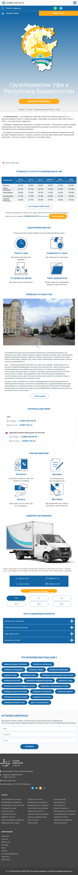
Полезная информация (10, 854)
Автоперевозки (59, 805)
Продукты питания (8, 817)
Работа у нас (6, 842)
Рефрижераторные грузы (11, 823)
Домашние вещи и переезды (38, 805)
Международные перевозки (12, 802)
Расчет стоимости (13, 8)
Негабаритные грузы (9, 808)
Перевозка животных (35, 811)
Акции (4, 848)
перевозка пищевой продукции (39, 681)
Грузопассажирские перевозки (13, 820)
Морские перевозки (61, 808)
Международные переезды (37, 802)
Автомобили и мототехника (38, 808)
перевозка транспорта (42, 692)
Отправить (29, 747)
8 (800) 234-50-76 (15, 3)
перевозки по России (42, 697)
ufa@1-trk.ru (26, 425)
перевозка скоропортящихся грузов (19, 686)
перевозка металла (12, 681)
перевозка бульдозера (13, 670)
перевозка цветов (65, 692)
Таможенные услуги (61, 817)
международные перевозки (15, 664)
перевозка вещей (36, 670)
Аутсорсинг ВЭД (59, 799)
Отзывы (4, 851)
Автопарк (5, 845)
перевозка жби (10, 675)
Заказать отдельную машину (38, 814)
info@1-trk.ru (28, 440)
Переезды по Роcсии (35, 799)
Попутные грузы (7, 811)
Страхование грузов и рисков (64, 814)
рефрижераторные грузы (14, 702)
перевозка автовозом (42, 664)
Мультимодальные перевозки (65, 811)
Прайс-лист (6, 857)
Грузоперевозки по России (11, 799)
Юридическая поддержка (63, 820)
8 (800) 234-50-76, (17, 775)
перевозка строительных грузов (54, 686)
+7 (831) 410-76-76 (27, 420)
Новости (5, 839)
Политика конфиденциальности (60, 871)
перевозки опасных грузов (15, 697)
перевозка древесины (58, 670)
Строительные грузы (9, 814)
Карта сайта (6, 860)
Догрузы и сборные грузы (37, 817)
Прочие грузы (33, 823)
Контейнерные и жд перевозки (13, 805)
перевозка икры (29, 675)
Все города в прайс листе (39, 206)
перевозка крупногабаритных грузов (57, 675)
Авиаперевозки (59, 802)
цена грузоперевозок (40, 702)
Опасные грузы (33, 820)
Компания (5, 836)
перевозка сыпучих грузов (15, 692)
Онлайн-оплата (12, 13)
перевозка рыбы (65, 681)
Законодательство (60, 823)
